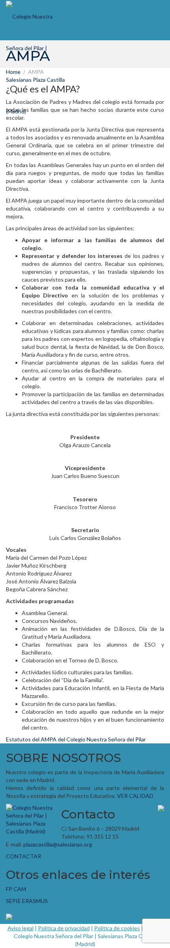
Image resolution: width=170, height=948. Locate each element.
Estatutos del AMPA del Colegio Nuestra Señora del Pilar (76, 739)
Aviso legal (21, 928)
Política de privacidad (64, 928)
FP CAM (16, 889)
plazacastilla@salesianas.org (57, 844)
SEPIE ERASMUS (27, 900)
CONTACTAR (23, 856)
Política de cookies (117, 928)
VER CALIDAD (135, 795)
